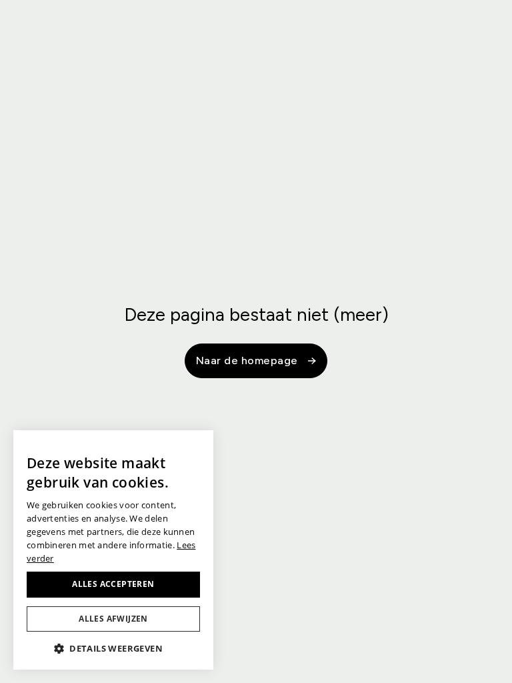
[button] (113, 648)
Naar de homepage (247, 360)
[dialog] (113, 550)
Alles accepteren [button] (113, 584)
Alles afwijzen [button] (113, 618)
